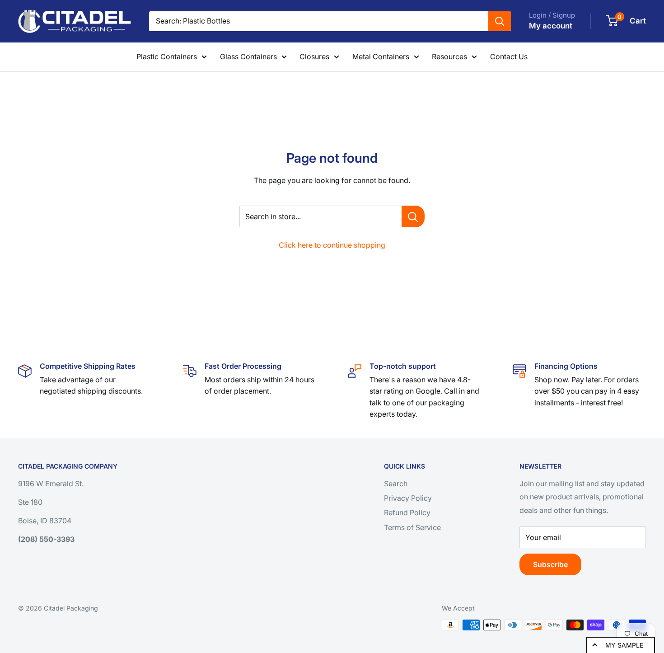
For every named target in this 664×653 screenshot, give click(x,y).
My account (550, 25)
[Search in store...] (413, 216)
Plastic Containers (166, 56)
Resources (449, 56)
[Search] (499, 21)
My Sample (624, 645)
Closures (314, 56)
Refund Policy (407, 512)
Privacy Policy (408, 498)
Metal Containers (380, 56)
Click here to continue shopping (332, 244)
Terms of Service (412, 527)
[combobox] (318, 21)
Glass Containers (248, 56)
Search (395, 483)
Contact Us (509, 56)
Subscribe (550, 564)
